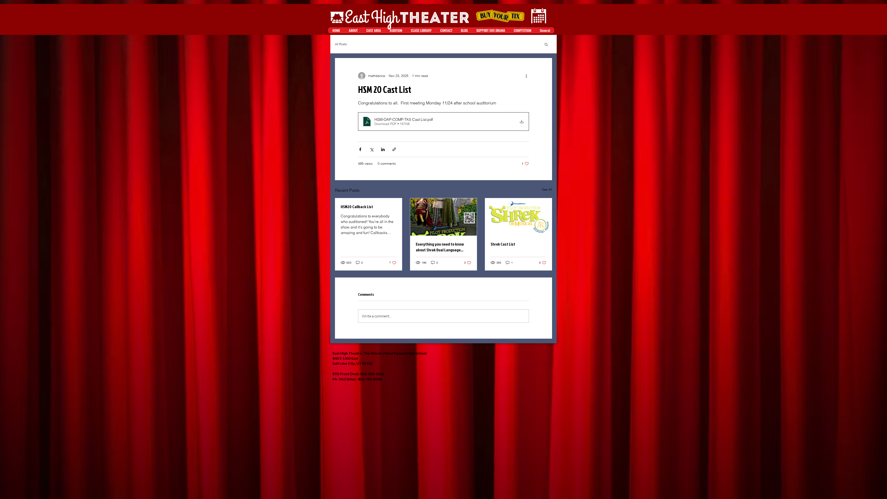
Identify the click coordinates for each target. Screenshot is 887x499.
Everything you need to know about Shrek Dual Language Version (440, 247)
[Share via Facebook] (360, 149)
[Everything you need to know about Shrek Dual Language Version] (443, 217)
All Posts (341, 44)
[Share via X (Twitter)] (371, 149)
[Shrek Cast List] (518, 217)
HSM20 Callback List (357, 207)
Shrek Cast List (503, 244)
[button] (546, 44)
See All (547, 189)
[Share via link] (394, 149)
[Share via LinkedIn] (383, 149)
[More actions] (526, 76)
